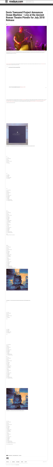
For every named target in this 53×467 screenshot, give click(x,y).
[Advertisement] (26, 109)
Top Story (20, 455)
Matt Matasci (8, 24)
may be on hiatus (14, 51)
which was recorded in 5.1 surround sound (35, 101)
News (9, 23)
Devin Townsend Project (15, 455)
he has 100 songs (24, 99)
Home (7, 23)
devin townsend (10, 455)
